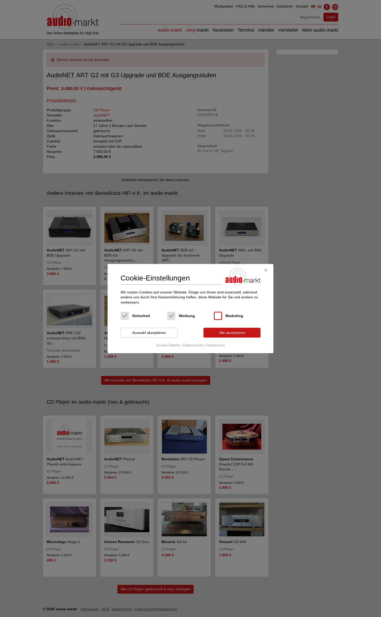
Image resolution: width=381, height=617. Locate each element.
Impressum (216, 345)
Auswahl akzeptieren (149, 333)
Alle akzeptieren (232, 333)
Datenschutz (193, 345)
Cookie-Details (168, 345)
